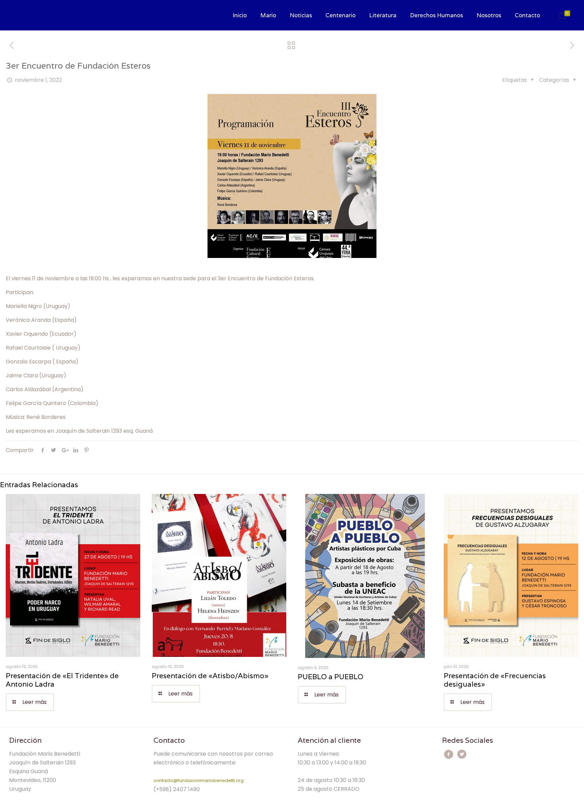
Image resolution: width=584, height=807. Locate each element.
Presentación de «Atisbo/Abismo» (210, 675)
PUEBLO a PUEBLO (330, 676)
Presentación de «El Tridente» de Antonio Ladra (62, 680)
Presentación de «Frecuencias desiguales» (495, 680)
